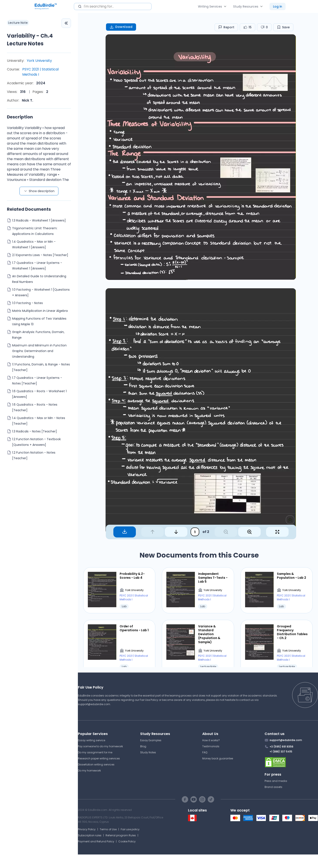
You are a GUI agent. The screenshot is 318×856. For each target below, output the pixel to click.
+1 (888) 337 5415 (281, 751)
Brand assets (273, 787)
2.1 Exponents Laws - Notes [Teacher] (40, 255)
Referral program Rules (121, 835)
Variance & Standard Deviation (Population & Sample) (209, 634)
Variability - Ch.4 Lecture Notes (30, 39)
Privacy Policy (87, 829)
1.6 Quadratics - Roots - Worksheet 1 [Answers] (39, 394)
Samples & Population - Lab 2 (291, 576)
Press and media (276, 781)
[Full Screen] (277, 532)
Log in (277, 6)
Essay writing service (91, 740)
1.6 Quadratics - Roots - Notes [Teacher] (34, 407)
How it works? (211, 740)
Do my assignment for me (95, 752)
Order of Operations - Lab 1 (134, 628)
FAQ (204, 752)
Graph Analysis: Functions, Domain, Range (38, 335)
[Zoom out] (226, 532)
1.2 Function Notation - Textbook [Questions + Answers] (36, 442)
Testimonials (210, 746)
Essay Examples (150, 740)
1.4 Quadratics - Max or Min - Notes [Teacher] (38, 421)
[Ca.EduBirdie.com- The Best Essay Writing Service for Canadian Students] (192, 820)
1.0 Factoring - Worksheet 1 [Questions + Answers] (41, 292)
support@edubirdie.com (94, 704)
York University (39, 60)
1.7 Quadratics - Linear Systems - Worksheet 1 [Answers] (37, 266)
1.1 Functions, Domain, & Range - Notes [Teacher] (41, 367)
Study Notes (148, 752)
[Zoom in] (249, 532)
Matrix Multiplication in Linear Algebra (40, 311)
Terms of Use (108, 829)
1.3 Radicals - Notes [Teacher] (34, 431)
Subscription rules (89, 835)
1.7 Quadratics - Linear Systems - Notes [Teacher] (37, 381)
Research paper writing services (99, 758)
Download (123, 27)
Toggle (66, 23)
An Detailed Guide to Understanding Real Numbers (39, 279)
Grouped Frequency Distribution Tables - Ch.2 (292, 632)
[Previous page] (152, 532)
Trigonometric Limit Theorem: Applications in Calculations (34, 231)
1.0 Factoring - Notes (27, 303)
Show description (42, 191)
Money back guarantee (217, 758)
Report (228, 27)
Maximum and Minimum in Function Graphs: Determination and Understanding (39, 351)
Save (286, 27)
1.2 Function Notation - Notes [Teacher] (33, 455)
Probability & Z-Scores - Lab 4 (132, 576)
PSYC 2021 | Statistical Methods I (40, 72)
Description (20, 117)
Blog (143, 746)
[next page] (176, 532)
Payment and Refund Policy (96, 841)
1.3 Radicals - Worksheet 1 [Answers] (39, 220)
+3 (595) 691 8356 (281, 746)
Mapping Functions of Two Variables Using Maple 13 (39, 321)
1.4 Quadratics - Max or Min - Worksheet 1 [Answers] (34, 244)
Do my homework (89, 770)
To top (290, 519)
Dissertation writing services (96, 764)
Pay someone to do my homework (100, 746)
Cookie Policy (127, 841)
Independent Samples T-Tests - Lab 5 (213, 578)
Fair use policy (130, 829)
